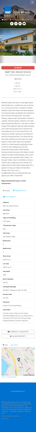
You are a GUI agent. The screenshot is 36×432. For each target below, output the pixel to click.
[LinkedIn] (20, 23)
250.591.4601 (28, 19)
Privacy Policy (5, 418)
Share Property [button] (19, 336)
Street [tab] (15, 345)
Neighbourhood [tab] (20, 191)
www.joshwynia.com (18, 391)
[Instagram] (16, 23)
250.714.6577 (16, 19)
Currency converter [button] (19, 332)
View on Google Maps (9, 377)
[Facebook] (12, 23)
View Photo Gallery (18, 32)
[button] (2, 46)
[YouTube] (24, 23)
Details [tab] (7, 191)
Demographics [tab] (10, 197)
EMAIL (6, 19)
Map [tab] (6, 345)
